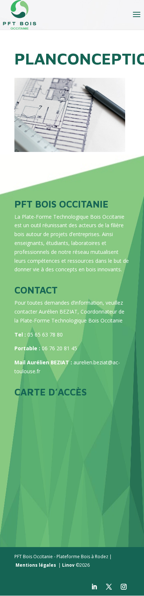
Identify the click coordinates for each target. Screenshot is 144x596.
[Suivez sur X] (109, 587)
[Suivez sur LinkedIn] (94, 587)
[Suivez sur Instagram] (124, 587)
